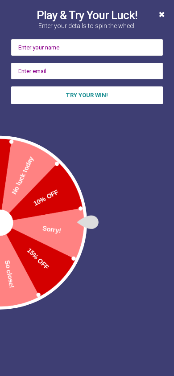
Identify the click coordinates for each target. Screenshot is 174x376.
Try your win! (87, 95)
